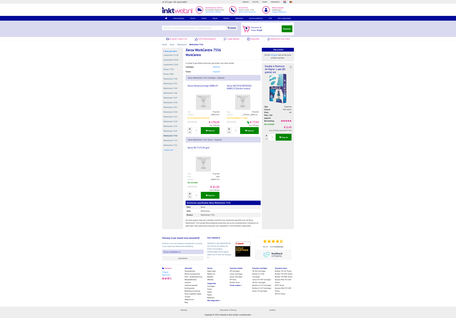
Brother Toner (235, 282)
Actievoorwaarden (191, 285)
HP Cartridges (235, 271)
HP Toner (233, 280)
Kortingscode (189, 288)
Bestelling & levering (192, 291)
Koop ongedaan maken (193, 294)
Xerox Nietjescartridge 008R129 (203, 85)
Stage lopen (211, 271)
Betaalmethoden (191, 280)
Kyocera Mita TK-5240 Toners (283, 281)
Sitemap (183, 310)
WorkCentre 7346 (170, 93)
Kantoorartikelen (256, 18)
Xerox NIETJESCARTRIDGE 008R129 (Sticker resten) (239, 87)
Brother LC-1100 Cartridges (258, 275)
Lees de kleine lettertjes (213, 12)
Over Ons (255, 2)
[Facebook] (163, 279)
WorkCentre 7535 (170, 126)
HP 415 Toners (280, 294)
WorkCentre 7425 (170, 98)
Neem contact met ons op (247, 12)
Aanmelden (183, 258)
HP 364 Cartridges (259, 271)
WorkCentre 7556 (170, 135)
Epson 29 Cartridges (259, 291)
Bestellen (287, 29)
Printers (226, 18)
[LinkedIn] (168, 279)
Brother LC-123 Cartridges (261, 285)
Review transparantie (192, 274)
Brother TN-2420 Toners (283, 274)
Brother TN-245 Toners (283, 271)
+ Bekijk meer (168, 150)
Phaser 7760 (169, 69)
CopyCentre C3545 (171, 64)
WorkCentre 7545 (170, 131)
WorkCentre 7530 (170, 121)
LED (270, 18)
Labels (204, 18)
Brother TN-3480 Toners (283, 277)
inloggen (274, 55)
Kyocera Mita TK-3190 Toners (283, 289)
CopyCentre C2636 (171, 60)
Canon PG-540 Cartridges (261, 280)
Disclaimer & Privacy (228, 310)
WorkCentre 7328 (170, 79)
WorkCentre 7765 (170, 145)
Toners (192, 18)
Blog (186, 302)
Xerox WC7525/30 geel (199, 147)
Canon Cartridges (236, 274)
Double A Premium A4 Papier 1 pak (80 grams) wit (275, 69)
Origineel (216, 67)
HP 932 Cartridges (259, 282)
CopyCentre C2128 (171, 55)
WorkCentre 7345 (170, 88)
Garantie (188, 282)
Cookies (272, 310)
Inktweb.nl (168, 268)
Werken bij (211, 274)
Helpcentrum (275, 2)
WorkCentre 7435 (170, 107)
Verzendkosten (190, 271)
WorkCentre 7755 (170, 140)
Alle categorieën (284, 18)
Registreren (282, 12)
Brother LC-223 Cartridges (261, 288)
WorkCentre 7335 (170, 83)
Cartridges (211, 286)
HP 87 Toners (279, 285)
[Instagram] (171, 279)
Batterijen (239, 18)
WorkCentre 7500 (170, 112)
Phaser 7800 (169, 74)
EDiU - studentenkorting (193, 277)
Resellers (246, 2)
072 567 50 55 (243, 8)
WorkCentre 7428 (170, 102)
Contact (264, 2)
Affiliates (210, 280)
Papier (215, 18)
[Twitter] (166, 279)
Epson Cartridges (236, 277)
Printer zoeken (235, 285)
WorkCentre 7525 (170, 116)
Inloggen (275, 12)
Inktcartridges (178, 18)
